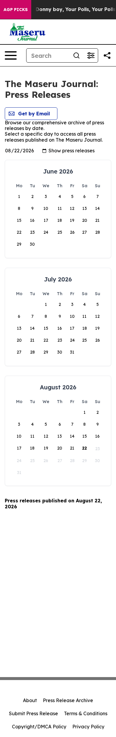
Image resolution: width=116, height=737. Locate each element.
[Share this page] (107, 55)
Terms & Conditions (85, 713)
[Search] (76, 55)
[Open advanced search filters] (91, 55)
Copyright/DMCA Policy (39, 727)
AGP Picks (16, 9)
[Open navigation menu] (11, 55)
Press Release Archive (68, 700)
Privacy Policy (88, 727)
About (30, 700)
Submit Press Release (33, 713)
